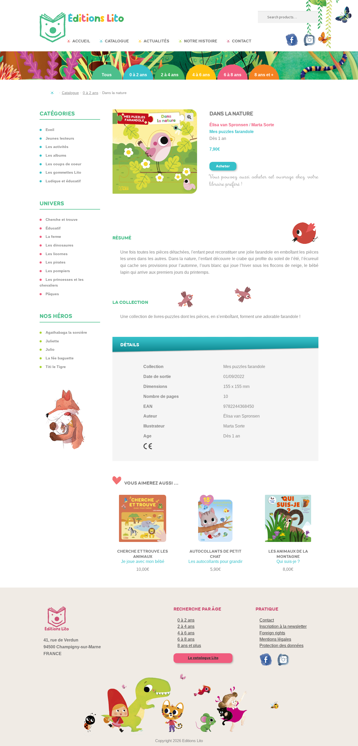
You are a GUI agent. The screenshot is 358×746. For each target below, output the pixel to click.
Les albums (56, 155)
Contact (241, 41)
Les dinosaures (59, 245)
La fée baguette (60, 358)
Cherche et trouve (62, 219)
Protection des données (281, 645)
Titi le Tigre (56, 367)
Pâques (52, 294)
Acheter (223, 166)
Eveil (50, 130)
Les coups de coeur (63, 164)
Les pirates (56, 262)
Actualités (156, 41)
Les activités (57, 147)
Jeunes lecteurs (60, 138)
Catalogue (117, 41)
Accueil (81, 41)
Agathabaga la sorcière (66, 332)
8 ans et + (263, 75)
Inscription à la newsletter (283, 626)
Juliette (52, 341)
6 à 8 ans (232, 75)
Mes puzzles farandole (231, 131)
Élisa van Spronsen (228, 125)
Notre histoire (200, 41)
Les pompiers (58, 271)
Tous (107, 75)
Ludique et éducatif (63, 181)
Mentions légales (275, 639)
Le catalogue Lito (203, 657)
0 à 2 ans (138, 75)
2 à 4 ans (169, 75)
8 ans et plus (189, 645)
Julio (50, 349)
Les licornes (57, 254)
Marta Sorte (262, 125)
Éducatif (53, 228)
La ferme (53, 236)
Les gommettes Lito (63, 172)
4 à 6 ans (201, 75)
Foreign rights (272, 633)
